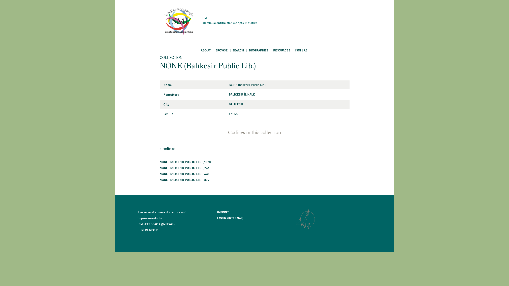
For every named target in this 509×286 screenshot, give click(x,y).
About (206, 50)
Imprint (223, 212)
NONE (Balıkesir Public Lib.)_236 (185, 168)
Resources (281, 50)
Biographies (258, 50)
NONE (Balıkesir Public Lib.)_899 (185, 180)
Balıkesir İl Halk (242, 94)
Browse (222, 50)
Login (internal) (230, 218)
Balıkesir (236, 104)
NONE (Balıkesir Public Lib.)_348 (185, 174)
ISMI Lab (301, 50)
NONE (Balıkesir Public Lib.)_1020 (185, 162)
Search (238, 50)
